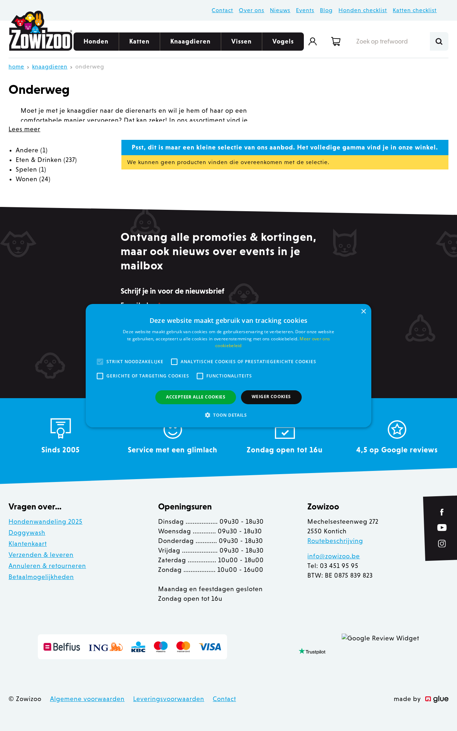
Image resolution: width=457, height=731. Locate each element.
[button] (228, 414)
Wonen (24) (33, 179)
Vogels (283, 41)
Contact (222, 10)
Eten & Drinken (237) (46, 159)
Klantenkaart (28, 543)
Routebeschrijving (335, 540)
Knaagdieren (190, 41)
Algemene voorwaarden (87, 698)
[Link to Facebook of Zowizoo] (442, 512)
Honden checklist (362, 10)
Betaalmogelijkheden (41, 576)
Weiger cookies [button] (271, 397)
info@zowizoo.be (333, 556)
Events (305, 10)
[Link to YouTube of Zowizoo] (442, 527)
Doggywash (27, 532)
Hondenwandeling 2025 (45, 521)
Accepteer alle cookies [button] (195, 397)
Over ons (251, 10)
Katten (139, 41)
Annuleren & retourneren (47, 565)
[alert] (228, 365)
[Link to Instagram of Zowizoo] (442, 543)
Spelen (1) (31, 169)
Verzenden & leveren (41, 554)
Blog (326, 10)
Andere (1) (32, 150)
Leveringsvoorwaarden (168, 698)
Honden (96, 41)
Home (16, 67)
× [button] (363, 311)
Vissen (241, 41)
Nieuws (280, 10)
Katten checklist (415, 10)
